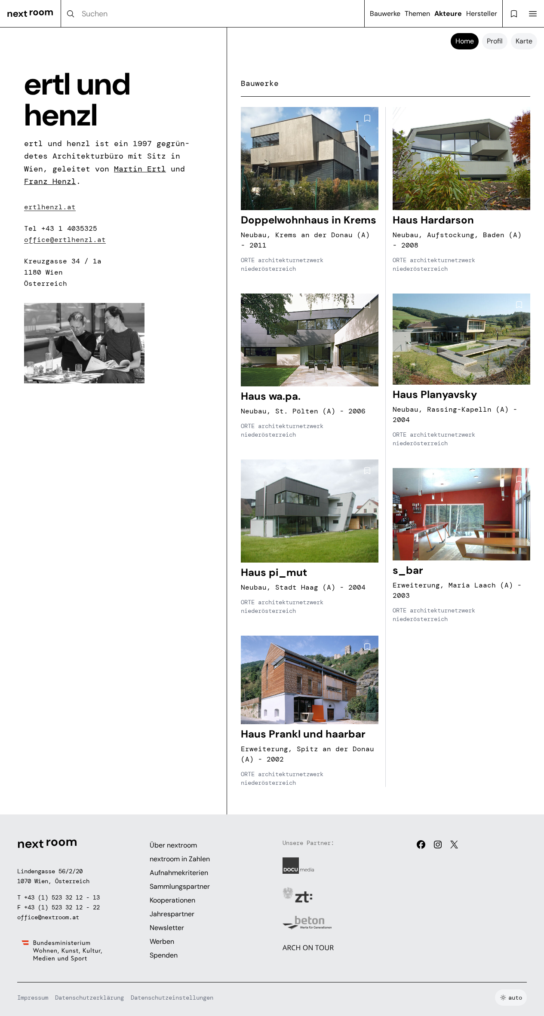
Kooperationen (172, 900)
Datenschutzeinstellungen (172, 997)
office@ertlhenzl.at (65, 239)
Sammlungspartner (180, 886)
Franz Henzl (50, 181)
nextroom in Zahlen (180, 858)
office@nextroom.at (48, 917)
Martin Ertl (140, 169)
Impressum (32, 997)
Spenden (164, 955)
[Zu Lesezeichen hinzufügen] (367, 118)
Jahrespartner (172, 913)
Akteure (448, 13)
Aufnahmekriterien (179, 872)
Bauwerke (385, 13)
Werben (162, 941)
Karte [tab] (524, 41)
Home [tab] (464, 41)
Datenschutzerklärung (89, 997)
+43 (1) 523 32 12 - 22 (62, 907)
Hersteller (481, 13)
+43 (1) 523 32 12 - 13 (62, 897)
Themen (417, 13)
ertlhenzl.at (50, 206)
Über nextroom (173, 845)
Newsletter (167, 927)
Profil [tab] (495, 41)
